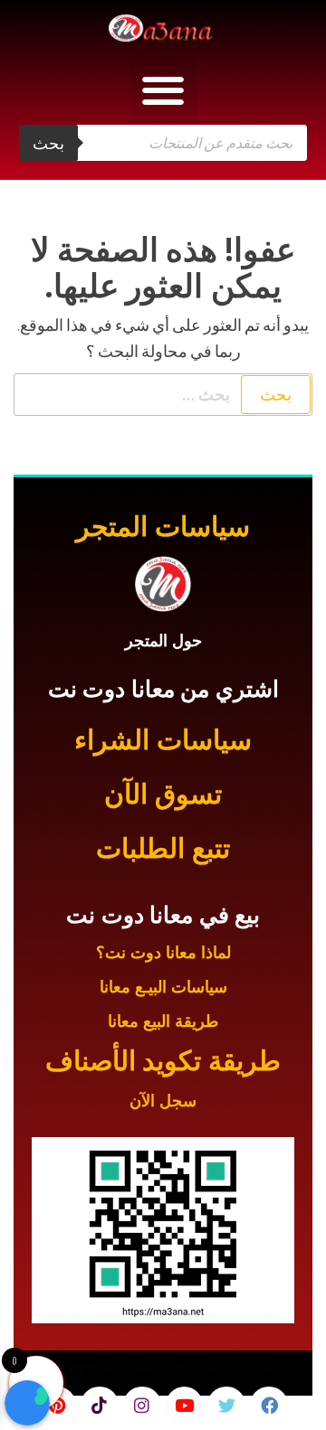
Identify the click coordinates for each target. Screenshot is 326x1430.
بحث (48, 143)
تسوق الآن (162, 794)
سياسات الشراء (162, 740)
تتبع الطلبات (162, 848)
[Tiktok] (100, 1406)
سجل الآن (163, 1101)
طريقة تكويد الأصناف (163, 1061)
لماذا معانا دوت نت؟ (163, 953)
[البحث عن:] (163, 394)
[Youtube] (185, 1406)
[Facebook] (269, 1406)
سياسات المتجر (162, 526)
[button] (163, 90)
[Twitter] (226, 1406)
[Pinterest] (57, 1406)
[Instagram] (142, 1406)
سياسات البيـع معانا (163, 987)
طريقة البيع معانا (163, 1021)
